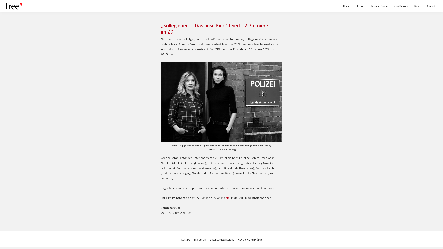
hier (228, 198)
